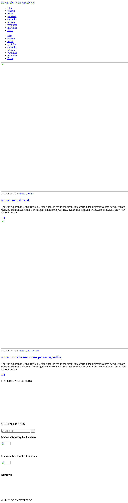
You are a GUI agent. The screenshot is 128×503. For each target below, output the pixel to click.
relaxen (11, 398)
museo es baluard (15, 200)
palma (30, 193)
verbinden (12, 415)
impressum (12, 401)
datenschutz (13, 406)
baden (10, 395)
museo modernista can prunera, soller (31, 357)
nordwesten (33, 350)
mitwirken (12, 409)
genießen (11, 389)
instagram (12, 412)
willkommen (13, 387)
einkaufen (12, 392)
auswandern (13, 418)
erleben (22, 193)
